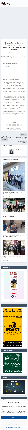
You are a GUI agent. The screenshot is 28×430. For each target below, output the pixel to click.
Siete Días (16, 149)
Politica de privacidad (17, 427)
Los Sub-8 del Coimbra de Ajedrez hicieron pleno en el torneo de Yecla (13, 236)
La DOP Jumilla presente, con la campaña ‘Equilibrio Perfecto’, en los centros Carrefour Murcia (13, 258)
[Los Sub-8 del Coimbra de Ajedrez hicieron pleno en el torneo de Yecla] (14, 226)
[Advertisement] (14, 22)
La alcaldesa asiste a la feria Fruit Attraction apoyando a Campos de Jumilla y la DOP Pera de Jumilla (13, 215)
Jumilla (14, 52)
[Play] (12, 296)
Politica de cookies (9, 427)
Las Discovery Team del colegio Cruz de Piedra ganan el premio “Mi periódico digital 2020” (14, 194)
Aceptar (14, 417)
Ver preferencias (14, 424)
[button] (26, 403)
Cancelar (14, 421)
